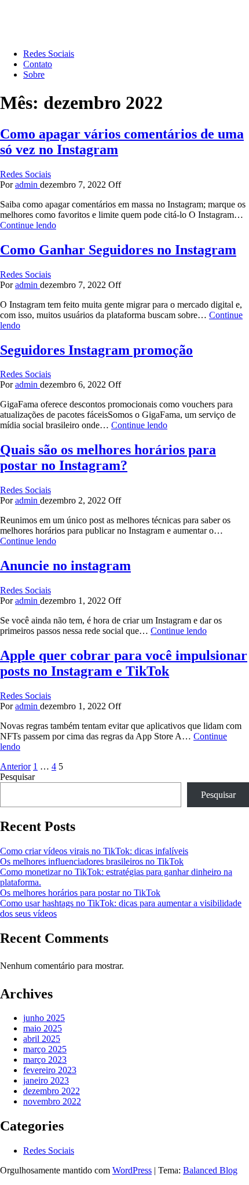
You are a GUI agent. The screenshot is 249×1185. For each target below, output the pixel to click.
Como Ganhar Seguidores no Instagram (118, 249)
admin (27, 184)
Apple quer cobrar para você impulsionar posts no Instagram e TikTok (123, 663)
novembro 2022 (52, 1101)
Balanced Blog (210, 1170)
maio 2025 (42, 1028)
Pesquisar (17, 777)
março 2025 (45, 1049)
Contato (37, 64)
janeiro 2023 (46, 1080)
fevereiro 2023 (49, 1070)
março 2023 (45, 1059)
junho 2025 (44, 1018)
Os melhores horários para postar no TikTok (80, 893)
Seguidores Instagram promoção (96, 350)
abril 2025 (41, 1039)
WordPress (132, 1170)
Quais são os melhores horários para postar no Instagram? (108, 457)
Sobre (34, 74)
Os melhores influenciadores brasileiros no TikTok (92, 861)
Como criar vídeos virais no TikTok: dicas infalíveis (94, 851)
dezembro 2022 (51, 1091)
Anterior (15, 766)
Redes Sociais (48, 54)
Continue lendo (28, 225)
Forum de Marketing (37, 14)
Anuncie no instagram (65, 565)
